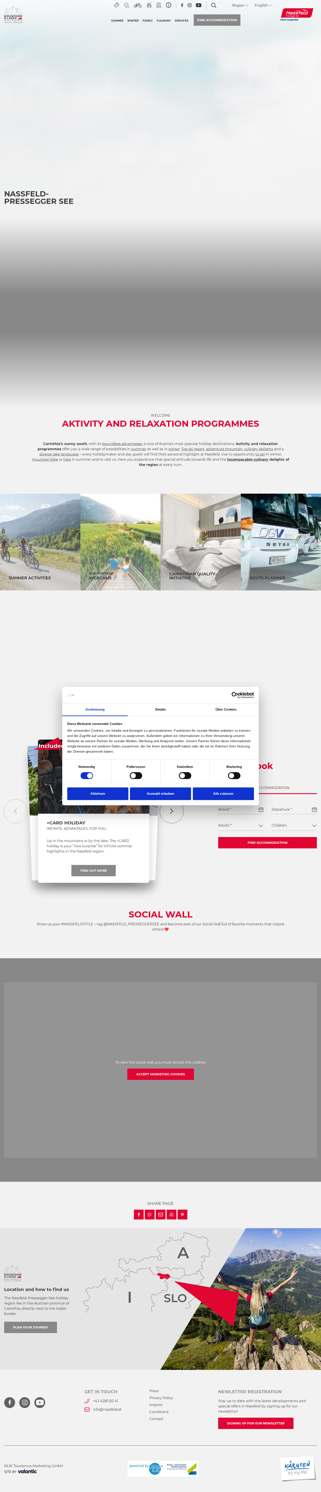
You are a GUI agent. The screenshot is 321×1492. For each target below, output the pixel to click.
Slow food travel (30, 701)
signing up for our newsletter (256, 1423)
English (262, 5)
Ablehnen (97, 794)
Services (181, 20)
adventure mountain (224, 449)
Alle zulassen (223, 794)
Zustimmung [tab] (95, 709)
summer (138, 449)
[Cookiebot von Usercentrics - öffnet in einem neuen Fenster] (235, 695)
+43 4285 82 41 (105, 1401)
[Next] (172, 811)
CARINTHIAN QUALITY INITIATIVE (192, 576)
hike (67, 459)
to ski (260, 454)
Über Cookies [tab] (226, 709)
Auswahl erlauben (160, 794)
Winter (133, 20)
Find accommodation (267, 843)
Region (239, 5)
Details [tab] (160, 709)
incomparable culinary (247, 459)
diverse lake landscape (59, 454)
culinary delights (258, 449)
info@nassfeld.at (107, 1409)
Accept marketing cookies (160, 1074)
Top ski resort (192, 449)
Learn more (56, 370)
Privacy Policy (161, 1398)
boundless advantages (122, 444)
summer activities (30, 578)
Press (154, 1391)
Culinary (164, 20)
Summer (117, 20)
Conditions (159, 1412)
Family (148, 20)
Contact (156, 1419)
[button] (139, 1214)
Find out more (267, 357)
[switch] (136, 775)
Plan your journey (30, 1327)
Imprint (156, 1405)
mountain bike (45, 459)
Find (217, 20)
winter (174, 449)
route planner (267, 578)
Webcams (100, 578)
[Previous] (15, 811)
